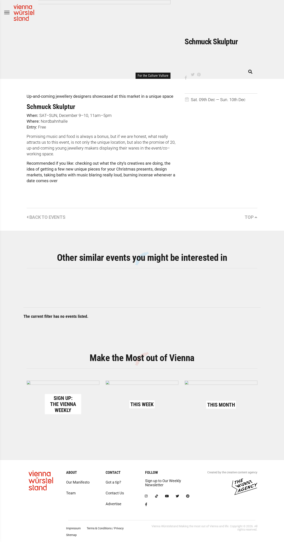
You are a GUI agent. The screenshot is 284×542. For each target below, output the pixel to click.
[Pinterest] (188, 496)
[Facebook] (146, 504)
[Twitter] (177, 496)
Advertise (113, 504)
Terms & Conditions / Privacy (105, 528)
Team (71, 493)
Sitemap (71, 535)
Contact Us (115, 493)
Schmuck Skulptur (51, 107)
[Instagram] (146, 496)
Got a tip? (113, 482)
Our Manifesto (78, 482)
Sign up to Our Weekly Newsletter (163, 483)
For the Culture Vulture (153, 76)
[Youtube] (167, 496)
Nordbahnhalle (54, 121)
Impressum (73, 528)
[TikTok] (156, 496)
